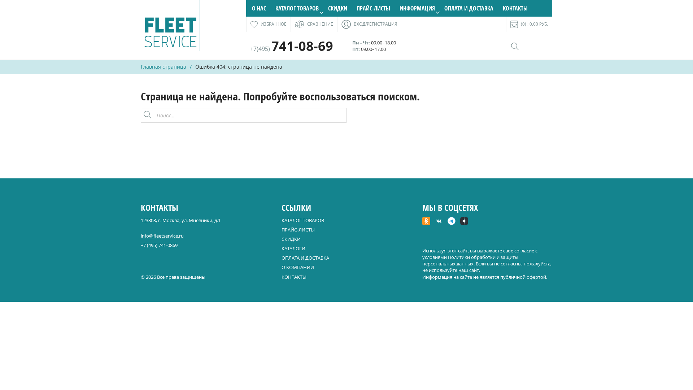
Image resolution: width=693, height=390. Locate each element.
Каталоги (293, 248)
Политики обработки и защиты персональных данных (470, 260)
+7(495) (291, 49)
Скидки (337, 8)
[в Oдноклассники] (426, 221)
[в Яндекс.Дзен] (464, 221)
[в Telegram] (452, 221)
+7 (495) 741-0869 (159, 245)
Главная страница (163, 66)
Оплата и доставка (468, 8)
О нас (259, 8)
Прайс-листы (373, 8)
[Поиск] (339, 115)
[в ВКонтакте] (439, 221)
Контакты (515, 8)
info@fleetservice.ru (162, 236)
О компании (298, 267)
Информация (417, 8)
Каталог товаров (297, 8)
